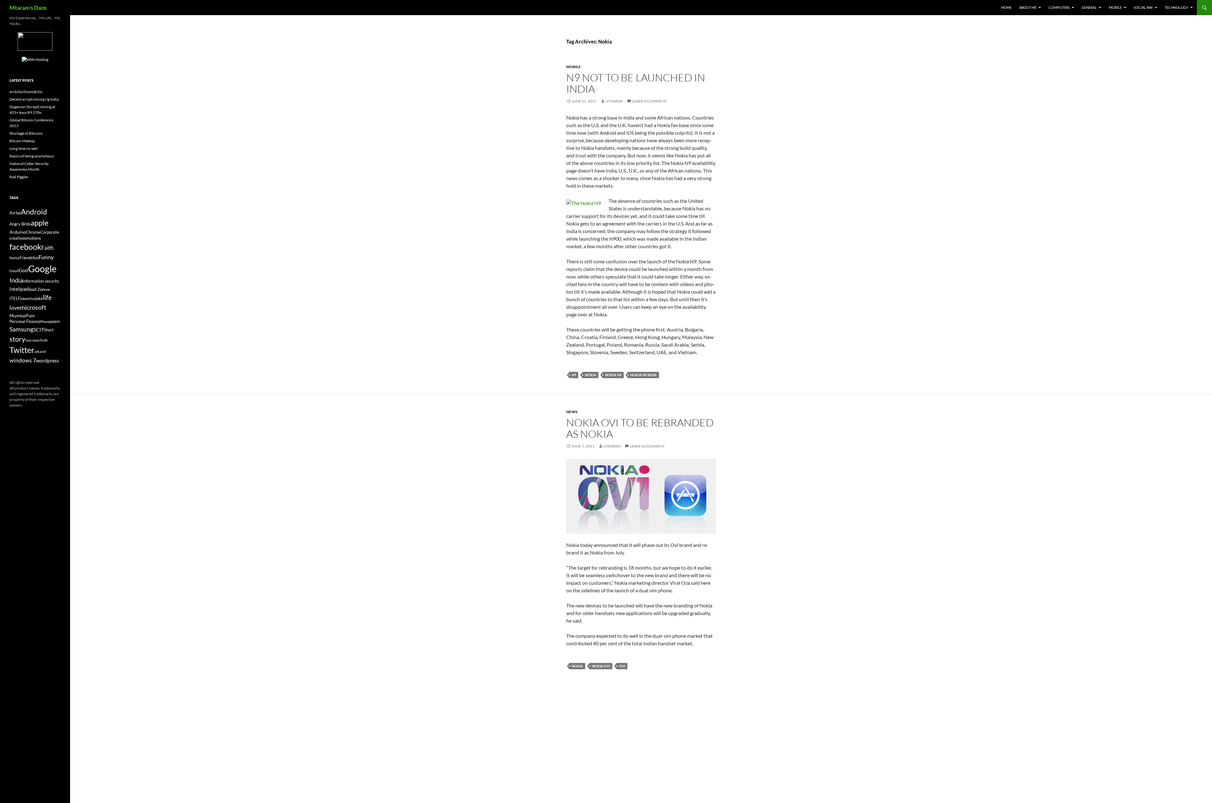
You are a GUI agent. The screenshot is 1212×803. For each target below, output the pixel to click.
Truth (44, 340)
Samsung (21, 329)
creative (16, 238)
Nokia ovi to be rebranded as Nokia (640, 428)
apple (40, 222)
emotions (32, 238)
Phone (45, 321)
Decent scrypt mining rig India (34, 99)
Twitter (21, 350)
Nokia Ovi (601, 666)
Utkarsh (614, 101)
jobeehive (27, 298)
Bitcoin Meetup (22, 140)
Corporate (49, 232)
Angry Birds (20, 224)
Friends (26, 257)
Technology (1176, 7)
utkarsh (40, 351)
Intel (14, 289)
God (23, 270)
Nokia (590, 375)
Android (34, 211)
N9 (574, 375)
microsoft (33, 307)
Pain (30, 315)
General (1089, 7)
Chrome (33, 232)
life (47, 297)
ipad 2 (34, 289)
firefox (14, 258)
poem (55, 321)
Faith (47, 247)
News (572, 411)
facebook (25, 246)
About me (1028, 7)
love (14, 307)
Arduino (17, 232)
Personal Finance (24, 321)
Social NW (1143, 7)
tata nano (32, 340)
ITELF (14, 298)
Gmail (14, 271)
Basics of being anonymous (31, 156)
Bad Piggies (18, 176)
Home (1006, 7)
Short (49, 330)
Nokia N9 (613, 375)
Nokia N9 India (643, 375)
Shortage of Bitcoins (26, 133)
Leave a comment (649, 101)
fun (36, 257)
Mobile (1115, 7)
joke (39, 298)
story (17, 339)
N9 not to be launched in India (635, 83)
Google (42, 268)
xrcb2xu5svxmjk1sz (26, 91)
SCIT (38, 329)
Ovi (622, 666)
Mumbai (17, 315)
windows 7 (22, 360)
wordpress (47, 360)
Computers (1059, 7)
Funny (46, 257)
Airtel (15, 212)
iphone (45, 289)
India (16, 280)
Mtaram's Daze (28, 7)
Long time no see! (23, 148)
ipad (24, 289)
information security (41, 281)
